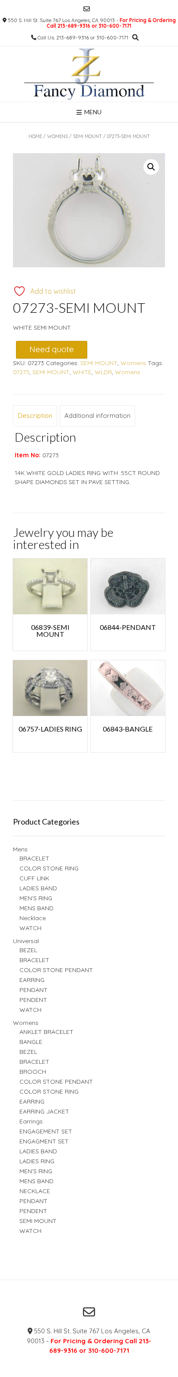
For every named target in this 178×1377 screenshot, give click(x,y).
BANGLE (30, 1042)
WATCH (30, 928)
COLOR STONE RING (49, 868)
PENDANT (33, 990)
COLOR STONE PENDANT (56, 970)
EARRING (31, 980)
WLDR (103, 372)
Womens (57, 136)
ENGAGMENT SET (44, 1141)
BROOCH (32, 1071)
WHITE (82, 372)
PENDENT (33, 1000)
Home (35, 136)
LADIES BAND (38, 888)
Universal (26, 941)
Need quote (51, 349)
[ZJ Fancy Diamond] (89, 74)
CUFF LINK (34, 878)
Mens (20, 849)
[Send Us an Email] (86, 9)
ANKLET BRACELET (46, 1032)
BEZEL (28, 950)
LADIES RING (36, 1161)
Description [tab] (35, 415)
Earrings (31, 1121)
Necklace (32, 918)
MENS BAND (36, 908)
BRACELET (34, 858)
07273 (21, 372)
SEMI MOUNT (87, 136)
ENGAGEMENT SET (45, 1131)
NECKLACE (34, 1191)
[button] (151, 167)
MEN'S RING (35, 898)
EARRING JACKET (44, 1111)
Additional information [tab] (97, 415)
